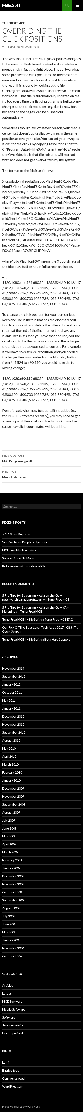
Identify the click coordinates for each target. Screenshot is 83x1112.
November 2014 (13, 668)
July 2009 (8, 820)
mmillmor (32, 47)
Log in (6, 1062)
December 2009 (13, 788)
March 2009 (10, 852)
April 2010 (9, 756)
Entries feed (10, 1070)
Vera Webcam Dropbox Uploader (24, 542)
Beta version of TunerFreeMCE (23, 566)
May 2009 (9, 836)
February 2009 (12, 860)
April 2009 (9, 844)
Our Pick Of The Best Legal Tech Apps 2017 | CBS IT (39, 627)
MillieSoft (11, 5)
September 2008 (13, 900)
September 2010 (13, 732)
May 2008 (9, 932)
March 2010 (10, 764)
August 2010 (11, 740)
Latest (6, 993)
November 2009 (13, 796)
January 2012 (11, 684)
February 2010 (12, 772)
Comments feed (13, 1078)
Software (8, 1017)
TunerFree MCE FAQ (58, 619)
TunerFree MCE (58, 599)
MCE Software (12, 1001)
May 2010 (9, 748)
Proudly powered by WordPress (21, 1106)
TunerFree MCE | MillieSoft (21, 619)
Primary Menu (77, 5)
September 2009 (13, 804)
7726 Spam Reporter (16, 534)
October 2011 (12, 692)
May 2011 (9, 700)
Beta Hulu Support (57, 639)
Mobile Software (13, 1009)
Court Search (11, 631)
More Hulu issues (14, 474)
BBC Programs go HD (17, 458)
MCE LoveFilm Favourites (19, 550)
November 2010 (13, 724)
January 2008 (11, 940)
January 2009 (11, 868)
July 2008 (8, 916)
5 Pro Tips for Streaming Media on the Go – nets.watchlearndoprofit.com (32, 597)
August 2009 (11, 812)
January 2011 (11, 708)
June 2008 (9, 924)
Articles (7, 985)
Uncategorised (12, 1033)
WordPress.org (12, 1086)
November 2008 (13, 884)
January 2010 (11, 780)
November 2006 (13, 948)
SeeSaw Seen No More (18, 558)
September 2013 (13, 676)
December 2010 (13, 716)
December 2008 (13, 876)
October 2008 (12, 892)
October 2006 (12, 956)
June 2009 (9, 828)
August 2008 (11, 908)
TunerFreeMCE (13, 23)
